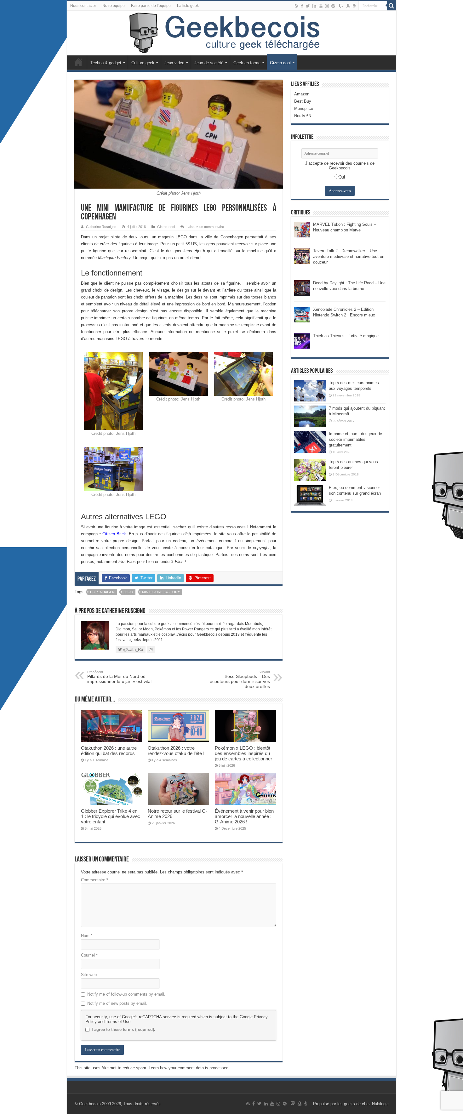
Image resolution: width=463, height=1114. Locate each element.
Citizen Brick (114, 533)
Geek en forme (246, 62)
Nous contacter (83, 5)
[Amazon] (348, 6)
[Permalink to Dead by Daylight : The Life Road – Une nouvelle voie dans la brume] (302, 287)
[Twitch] (341, 6)
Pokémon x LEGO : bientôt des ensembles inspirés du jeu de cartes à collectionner (243, 753)
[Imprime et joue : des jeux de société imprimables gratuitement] (310, 441)
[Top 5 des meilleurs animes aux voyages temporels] (310, 390)
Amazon (301, 94)
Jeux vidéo (174, 62)
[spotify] (333, 6)
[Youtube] (320, 6)
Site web (89, 974)
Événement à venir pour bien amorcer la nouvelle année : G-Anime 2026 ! (244, 816)
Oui (342, 177)
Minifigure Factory (161, 592)
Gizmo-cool (280, 62)
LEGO (128, 592)
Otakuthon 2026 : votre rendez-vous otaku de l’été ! (176, 750)
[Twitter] (308, 6)
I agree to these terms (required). (123, 1029)
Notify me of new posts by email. (117, 1003)
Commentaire (94, 880)
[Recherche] (391, 5)
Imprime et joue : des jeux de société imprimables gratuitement (355, 439)
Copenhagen (102, 592)
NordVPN (302, 115)
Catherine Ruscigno (101, 227)
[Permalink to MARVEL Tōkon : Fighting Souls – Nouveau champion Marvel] (302, 229)
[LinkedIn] (314, 6)
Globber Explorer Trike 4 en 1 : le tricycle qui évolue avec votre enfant (110, 816)
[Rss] (296, 6)
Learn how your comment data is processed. (189, 1068)
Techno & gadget (105, 62)
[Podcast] (354, 6)
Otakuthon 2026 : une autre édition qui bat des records (109, 750)
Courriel (89, 955)
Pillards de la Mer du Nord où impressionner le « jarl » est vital (119, 677)
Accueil (78, 62)
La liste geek (188, 5)
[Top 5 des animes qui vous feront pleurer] (310, 469)
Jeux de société (208, 62)
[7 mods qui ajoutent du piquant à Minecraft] (310, 416)
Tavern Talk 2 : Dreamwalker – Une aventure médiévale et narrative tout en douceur (348, 256)
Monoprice (303, 108)
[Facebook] (302, 6)
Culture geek (142, 62)
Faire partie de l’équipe (151, 5)
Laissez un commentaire (205, 227)
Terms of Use (118, 1021)
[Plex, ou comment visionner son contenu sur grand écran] (310, 495)
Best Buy (302, 101)
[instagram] (326, 6)
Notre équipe (113, 5)
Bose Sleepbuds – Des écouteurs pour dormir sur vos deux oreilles (240, 679)
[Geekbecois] (231, 33)
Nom (86, 935)
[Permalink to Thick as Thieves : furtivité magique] (302, 340)
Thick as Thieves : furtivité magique (346, 335)
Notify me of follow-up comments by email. (126, 994)
